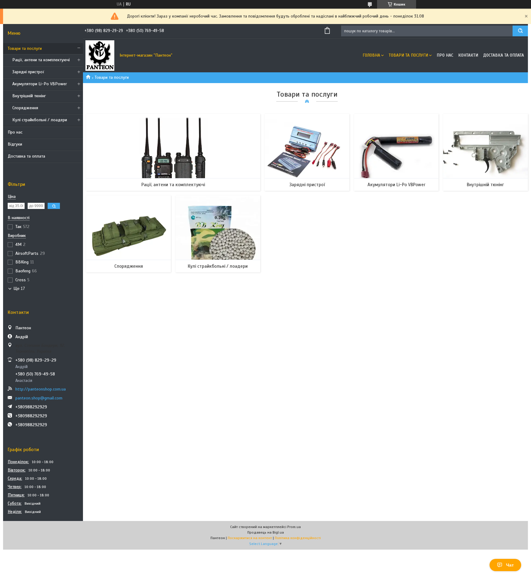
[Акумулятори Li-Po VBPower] (396, 152)
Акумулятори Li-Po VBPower (39, 83)
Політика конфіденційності (298, 538)
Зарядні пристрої (28, 71)
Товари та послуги (25, 48)
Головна (371, 55)
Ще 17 (19, 288)
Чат (510, 565)
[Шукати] (520, 31)
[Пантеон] (100, 55)
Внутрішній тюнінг (29, 95)
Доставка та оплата (26, 156)
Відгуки (15, 144)
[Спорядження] (128, 233)
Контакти (468, 55)
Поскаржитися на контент (250, 538)
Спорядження (25, 107)
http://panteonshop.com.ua (40, 389)
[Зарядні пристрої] (307, 152)
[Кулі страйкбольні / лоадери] (217, 233)
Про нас (15, 132)
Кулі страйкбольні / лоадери (39, 119)
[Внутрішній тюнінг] (485, 152)
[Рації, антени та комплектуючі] (173, 152)
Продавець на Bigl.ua (265, 532)
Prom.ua (294, 527)
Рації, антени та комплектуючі (41, 59)
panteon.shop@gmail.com (38, 398)
